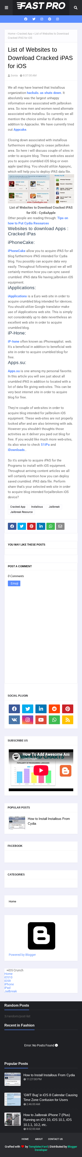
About (39, 1139)
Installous (37, 506)
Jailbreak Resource (21, 512)
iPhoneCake (16, 251)
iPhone (9, 984)
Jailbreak (54, 506)
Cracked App (24, 33)
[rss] (67, 719)
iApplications (17, 296)
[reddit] (54, 708)
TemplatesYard (38, 1146)
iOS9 (7, 981)
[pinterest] (49, 19)
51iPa (45, 445)
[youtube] (41, 719)
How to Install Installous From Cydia (49, 821)
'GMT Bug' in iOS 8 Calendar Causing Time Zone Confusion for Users (50, 1097)
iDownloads (16, 450)
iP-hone (13, 341)
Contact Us (55, 1139)
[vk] (14, 719)
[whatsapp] (54, 719)
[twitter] (34, 19)
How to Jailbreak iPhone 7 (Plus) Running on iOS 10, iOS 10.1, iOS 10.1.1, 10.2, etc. (47, 1120)
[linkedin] (41, 708)
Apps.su (14, 371)
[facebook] (25, 19)
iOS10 (8, 977)
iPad (7, 988)
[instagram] (41, 19)
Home (11, 33)
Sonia (14, 75)
